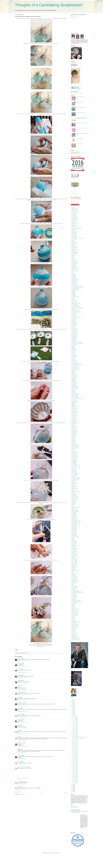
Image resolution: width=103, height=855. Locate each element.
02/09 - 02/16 (75, 776)
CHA (72, 272)
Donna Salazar (74, 329)
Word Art (73, 634)
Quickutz (73, 499)
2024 (72, 702)
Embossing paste (74, 341)
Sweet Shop (73, 579)
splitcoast (73, 552)
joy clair (73, 417)
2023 (72, 703)
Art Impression (74, 235)
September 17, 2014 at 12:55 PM (22, 733)
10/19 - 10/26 (75, 728)
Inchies (73, 407)
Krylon (21, 653)
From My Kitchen (74, 362)
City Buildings (74, 283)
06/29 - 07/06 (75, 751)
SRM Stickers (74, 558)
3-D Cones (73, 214)
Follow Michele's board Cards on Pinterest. (77, 92)
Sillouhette (73, 534)
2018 (72, 709)
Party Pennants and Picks (75, 477)
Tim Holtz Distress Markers (75, 601)
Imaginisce (73, 405)
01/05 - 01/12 (75, 782)
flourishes (73, 354)
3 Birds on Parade (74, 211)
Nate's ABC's (73, 451)
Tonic (72, 604)
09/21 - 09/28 (75, 733)
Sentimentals (73, 525)
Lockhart (73, 433)
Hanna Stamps (74, 383)
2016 (72, 712)
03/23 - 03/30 (75, 768)
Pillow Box (73, 484)
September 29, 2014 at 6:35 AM (22, 746)
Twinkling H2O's (74, 611)
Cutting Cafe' (73, 315)
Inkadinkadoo (74, 408)
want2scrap (73, 620)
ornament (73, 463)
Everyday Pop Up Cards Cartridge (77, 343)
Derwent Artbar (74, 319)
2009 (72, 789)
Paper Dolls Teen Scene (75, 465)
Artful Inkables (74, 237)
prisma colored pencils (75, 491)
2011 (72, 786)
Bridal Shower (74, 261)
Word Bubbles (74, 635)
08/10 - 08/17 (75, 743)
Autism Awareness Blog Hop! (80, 107)
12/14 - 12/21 (75, 718)
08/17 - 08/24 (75, 742)
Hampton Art (73, 382)
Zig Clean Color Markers (75, 639)
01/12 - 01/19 (75, 781)
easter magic (73, 336)
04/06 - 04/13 (75, 766)
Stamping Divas (74, 565)
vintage (25, 653)
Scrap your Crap (74, 519)
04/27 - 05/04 (75, 762)
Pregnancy (73, 487)
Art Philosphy (73, 236)
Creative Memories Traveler (76, 308)
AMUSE (73, 229)
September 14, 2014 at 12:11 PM (22, 711)
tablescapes (73, 582)
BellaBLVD (73, 248)
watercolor (73, 621)
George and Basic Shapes (75, 363)
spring (72, 554)
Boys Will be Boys (74, 260)
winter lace (73, 632)
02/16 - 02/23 (75, 775)
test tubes (73, 593)
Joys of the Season (74, 418)
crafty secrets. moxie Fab (75, 303)
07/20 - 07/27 (75, 747)
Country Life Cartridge (75, 296)
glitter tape (73, 372)
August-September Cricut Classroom (77, 238)
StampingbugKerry (20, 692)
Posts (73, 16)
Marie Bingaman (19, 719)
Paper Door (73, 466)
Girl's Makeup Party (74, 370)
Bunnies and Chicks (74, 263)
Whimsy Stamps (74, 625)
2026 (72, 699)
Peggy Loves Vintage (75, 479)
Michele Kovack (74, 806)
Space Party (73, 547)
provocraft (73, 495)
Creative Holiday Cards (75, 306)
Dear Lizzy (73, 318)
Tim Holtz (73, 599)
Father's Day (73, 350)
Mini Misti (73, 441)
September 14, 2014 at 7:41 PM (22, 722)
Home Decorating (74, 397)
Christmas (18, 653)
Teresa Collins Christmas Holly (76, 591)
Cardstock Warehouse (75, 269)
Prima (72, 489)
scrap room (73, 518)
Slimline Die (73, 541)
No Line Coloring (74, 456)
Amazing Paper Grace (75, 227)
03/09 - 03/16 (75, 771)
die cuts (73, 320)
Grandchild (73, 377)
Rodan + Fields (74, 508)
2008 (72, 790)
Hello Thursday (74, 388)
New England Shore (75, 454)
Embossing (73, 340)
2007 (72, 791)
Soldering (73, 544)
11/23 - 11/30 (75, 722)
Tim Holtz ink (73, 602)
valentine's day (74, 615)
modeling (73, 442)
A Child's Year (74, 215)
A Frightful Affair (74, 216)
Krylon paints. (47, 18)
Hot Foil (73, 399)
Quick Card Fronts (74, 498)
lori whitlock (73, 434)
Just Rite (73, 420)
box (72, 257)
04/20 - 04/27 (75, 763)
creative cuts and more (75, 305)
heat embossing (74, 387)
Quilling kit (73, 502)
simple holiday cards (75, 536)
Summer (73, 575)
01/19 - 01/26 (75, 780)
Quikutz (73, 501)
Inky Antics (73, 410)
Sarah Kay (73, 512)
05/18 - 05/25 (75, 758)
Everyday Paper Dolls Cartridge (76, 342)
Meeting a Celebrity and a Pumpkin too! (78, 738)
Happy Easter (74, 385)
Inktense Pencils (74, 409)
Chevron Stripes (74, 280)
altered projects (74, 225)
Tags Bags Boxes (74, 586)
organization (73, 462)
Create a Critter (74, 304)
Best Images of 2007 (75, 249)
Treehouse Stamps (74, 609)
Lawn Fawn (73, 427)
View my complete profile (74, 807)
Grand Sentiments (74, 376)
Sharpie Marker (74, 530)
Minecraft (73, 440)
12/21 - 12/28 (75, 717)
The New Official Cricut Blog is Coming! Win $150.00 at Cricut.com (81, 118)
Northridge (73, 461)
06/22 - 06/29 (75, 752)
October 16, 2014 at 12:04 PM (21, 758)
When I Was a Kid (74, 624)
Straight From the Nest (75, 570)
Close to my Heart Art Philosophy (76, 286)
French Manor (74, 361)
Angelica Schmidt (20, 714)
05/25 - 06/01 (75, 757)
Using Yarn (73, 613)
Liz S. (18, 736)
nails (72, 450)
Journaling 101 (74, 416)
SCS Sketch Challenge (75, 522)
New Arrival (73, 453)
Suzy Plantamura (74, 576)
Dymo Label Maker (74, 331)
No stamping (73, 457)
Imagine (73, 404)
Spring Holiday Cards (75, 556)
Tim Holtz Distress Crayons (76, 600)
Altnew (73, 226)
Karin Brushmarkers (74, 422)
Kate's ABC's (73, 423)
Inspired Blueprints (74, 411)
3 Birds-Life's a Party (75, 212)
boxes (72, 259)
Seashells (73, 523)
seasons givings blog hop (75, 524)
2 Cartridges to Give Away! (80, 138)
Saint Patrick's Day (74, 510)
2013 (72, 784)
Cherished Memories (75, 279)
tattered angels (74, 587)
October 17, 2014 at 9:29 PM (21, 764)
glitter (72, 371)
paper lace (73, 468)
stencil (72, 567)
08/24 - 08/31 (75, 741)
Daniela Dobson (19, 663)
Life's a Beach (74, 430)
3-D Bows (73, 213)
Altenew (73, 224)
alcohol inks (73, 222)
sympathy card (74, 581)
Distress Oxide (74, 324)
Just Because (74, 419)
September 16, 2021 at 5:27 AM (22, 789)
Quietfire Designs (74, 500)
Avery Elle (73, 239)
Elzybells (73, 339)
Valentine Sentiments (75, 614)
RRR (72, 509)
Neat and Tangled (74, 452)
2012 (72, 785)
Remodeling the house (75, 507)
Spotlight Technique (74, 553)
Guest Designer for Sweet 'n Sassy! (81, 112)
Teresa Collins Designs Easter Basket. (77, 592)
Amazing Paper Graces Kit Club (76, 228)
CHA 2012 (73, 275)
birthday (73, 250)
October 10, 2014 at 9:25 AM (21, 752)
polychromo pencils (74, 486)
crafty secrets (73, 302)
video (72, 616)
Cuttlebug (73, 316)
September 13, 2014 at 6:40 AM (22, 672)
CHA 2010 (73, 274)
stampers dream (74, 563)
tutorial (23, 653)
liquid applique (74, 431)
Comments (73, 17)
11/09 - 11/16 (75, 724)
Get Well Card (74, 366)
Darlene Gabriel (19, 755)
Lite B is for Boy (74, 432)
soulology (73, 546)
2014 (72, 714)
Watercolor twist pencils (75, 622)
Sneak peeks (73, 542)
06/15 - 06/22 (75, 753)
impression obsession (75, 406)
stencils (73, 568)
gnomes (73, 373)
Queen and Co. (74, 497)
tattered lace (73, 588)
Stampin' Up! (73, 564)
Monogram (73, 443)
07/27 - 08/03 (75, 746)
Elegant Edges (74, 338)
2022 (72, 704)
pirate (72, 485)
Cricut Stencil (73, 313)
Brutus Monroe (74, 262)
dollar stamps (74, 328)
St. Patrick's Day (74, 559)
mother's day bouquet (75, 444)
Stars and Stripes (74, 566)
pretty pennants (74, 488)
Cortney (73, 295)
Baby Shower (74, 241)
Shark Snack (73, 529)
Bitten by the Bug (74, 252)
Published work (74, 496)
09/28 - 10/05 (75, 732)
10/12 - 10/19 (75, 729)
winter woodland (74, 633)
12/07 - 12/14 (75, 719)
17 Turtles (73, 207)
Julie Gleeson (19, 761)
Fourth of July (74, 360)
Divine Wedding (74, 325)
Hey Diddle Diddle (74, 393)
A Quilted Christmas (74, 218)
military (73, 439)
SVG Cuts (73, 577)
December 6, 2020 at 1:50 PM (21, 783)
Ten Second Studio (74, 590)
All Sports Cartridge (74, 223)
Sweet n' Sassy (74, 578)
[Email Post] (27, 652)
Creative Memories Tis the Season (77, 307)
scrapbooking (74, 521)
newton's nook (74, 455)
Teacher (73, 589)
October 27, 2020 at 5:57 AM (21, 778)
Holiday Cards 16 (74, 396)
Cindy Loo (73, 282)
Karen (18, 730)
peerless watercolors (75, 478)
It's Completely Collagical (74, 193)
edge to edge (73, 337)
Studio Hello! (19, 675)
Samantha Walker (74, 511)
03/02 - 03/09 (75, 772)
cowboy (73, 297)
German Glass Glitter (75, 365)
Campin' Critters (74, 268)
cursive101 (73, 314)
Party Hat (73, 476)
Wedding (73, 623)
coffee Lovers (74, 290)
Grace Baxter (19, 658)
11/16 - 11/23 (75, 723)
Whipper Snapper (74, 626)
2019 (72, 708)
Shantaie (18, 697)
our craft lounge (74, 464)
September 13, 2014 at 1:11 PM (22, 689)
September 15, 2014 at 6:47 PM (22, 727)
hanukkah (73, 384)
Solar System (73, 543)
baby (72, 240)
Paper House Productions (75, 467)
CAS (72, 270)
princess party (74, 490)
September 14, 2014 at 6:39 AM (22, 705)
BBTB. (72, 245)
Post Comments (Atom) (22, 794)
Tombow (73, 603)
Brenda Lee (19, 708)
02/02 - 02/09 (75, 777)
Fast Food (73, 349)
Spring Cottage (74, 555)
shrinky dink (73, 531)
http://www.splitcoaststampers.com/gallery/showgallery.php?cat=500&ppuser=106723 (80, 812)
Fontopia (73, 359)
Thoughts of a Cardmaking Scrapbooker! (49, 5)
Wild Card (73, 627)
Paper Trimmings (74, 474)
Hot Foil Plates (74, 400)
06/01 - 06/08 (75, 756)
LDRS (72, 428)
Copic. (72, 293)
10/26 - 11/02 (75, 727)
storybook (73, 569)
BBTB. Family (74, 246)
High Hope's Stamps (75, 394)
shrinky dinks (73, 532)
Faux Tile (73, 351)
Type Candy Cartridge (75, 612)
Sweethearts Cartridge (75, 580)
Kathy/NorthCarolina (20, 702)
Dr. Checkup (73, 330)
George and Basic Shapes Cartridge (77, 364)
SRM (72, 557)
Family (73, 348)
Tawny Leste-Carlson (20, 781)
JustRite (73, 421)
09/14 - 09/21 (75, 734)
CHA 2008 (73, 273)
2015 (72, 713)
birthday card (73, 251)
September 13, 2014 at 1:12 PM (22, 694)
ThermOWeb (73, 598)
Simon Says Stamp (74, 535)
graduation (73, 375)
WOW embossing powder (75, 637)
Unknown (18, 786)
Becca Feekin (74, 247)
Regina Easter (19, 680)
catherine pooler (74, 271)
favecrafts (73, 352)
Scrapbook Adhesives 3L (75, 520)
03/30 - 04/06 (75, 767)
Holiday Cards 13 (74, 395)
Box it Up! (73, 258)
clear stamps (73, 285)
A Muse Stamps (74, 217)
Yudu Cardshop (74, 638)
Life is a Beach (74, 429)
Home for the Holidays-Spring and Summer (78, 398)
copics (72, 294)
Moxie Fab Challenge (75, 445)
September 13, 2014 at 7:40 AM (22, 677)
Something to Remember (75, 545)
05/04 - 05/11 (75, 761)
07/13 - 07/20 (75, 748)
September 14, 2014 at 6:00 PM (22, 716)
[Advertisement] (76, 25)
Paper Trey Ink (74, 473)
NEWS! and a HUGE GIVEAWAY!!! (81, 128)
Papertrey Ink (73, 475)
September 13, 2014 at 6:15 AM (22, 660)
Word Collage (74, 636)
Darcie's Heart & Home (75, 317)
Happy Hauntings (74, 386)
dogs (72, 327)
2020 (72, 707)
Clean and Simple (74, 284)
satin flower (73, 513)
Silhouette (73, 533)
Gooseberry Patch (74, 374)
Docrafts (73, 326)
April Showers (74, 234)
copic (72, 292)
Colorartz (73, 291)
